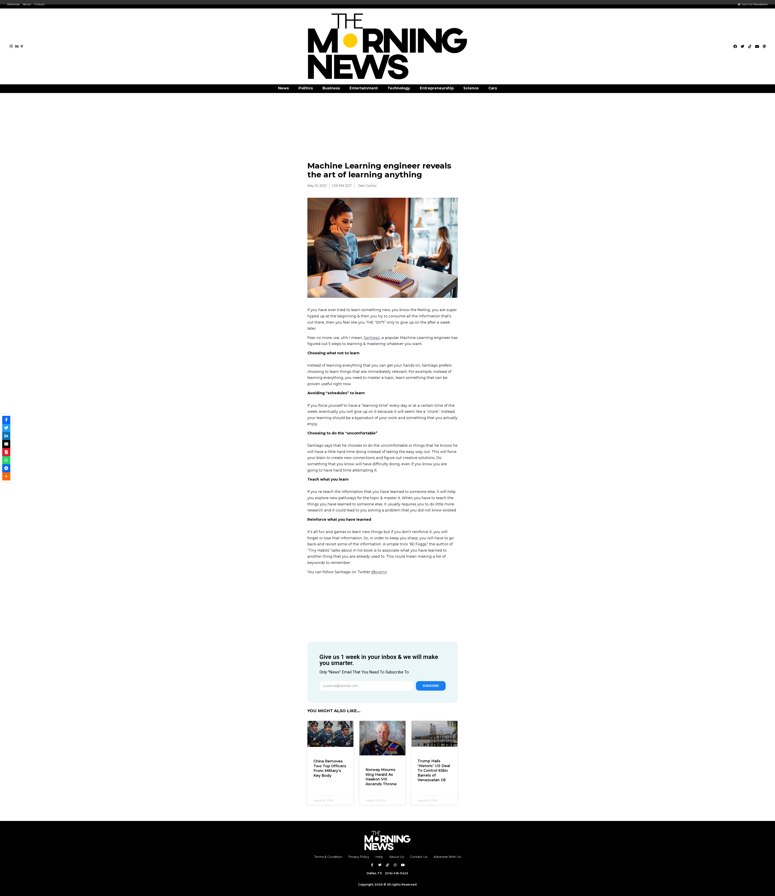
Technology (399, 88)
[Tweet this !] (6, 428)
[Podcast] (764, 46)
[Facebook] (735, 46)
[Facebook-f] (372, 865)
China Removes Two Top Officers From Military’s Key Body (329, 768)
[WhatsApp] (6, 460)
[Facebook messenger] (6, 468)
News (283, 88)
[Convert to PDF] (6, 452)
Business (331, 88)
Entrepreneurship (437, 88)
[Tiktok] (749, 46)
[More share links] (6, 476)
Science (471, 88)
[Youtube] (757, 46)
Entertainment (364, 88)
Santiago (372, 338)
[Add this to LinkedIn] (6, 436)
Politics (305, 88)
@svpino (379, 572)
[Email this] (6, 444)
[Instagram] (395, 865)
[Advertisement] (387, 123)
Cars (492, 88)
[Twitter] (742, 46)
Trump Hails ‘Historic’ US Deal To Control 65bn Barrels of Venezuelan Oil (434, 770)
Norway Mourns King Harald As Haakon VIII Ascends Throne (381, 776)
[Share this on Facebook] (6, 420)
